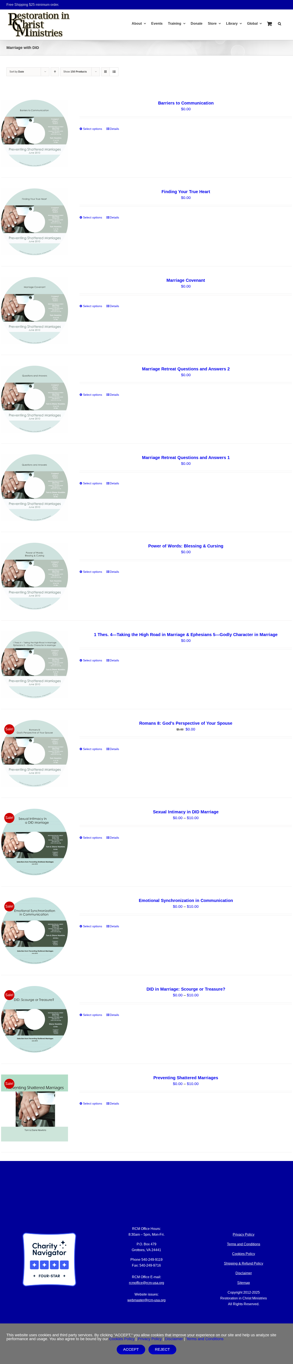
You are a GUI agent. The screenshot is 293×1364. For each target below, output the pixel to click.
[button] (279, 23)
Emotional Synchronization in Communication (186, 900)
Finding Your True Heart (186, 191)
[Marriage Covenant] (34, 310)
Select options (92, 128)
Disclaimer (244, 1273)
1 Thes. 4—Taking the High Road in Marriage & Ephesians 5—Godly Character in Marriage (186, 634)
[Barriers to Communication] (34, 133)
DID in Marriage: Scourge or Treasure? (185, 989)
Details (114, 128)
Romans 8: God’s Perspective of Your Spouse (185, 723)
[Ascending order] (55, 71)
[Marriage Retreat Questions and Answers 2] (34, 399)
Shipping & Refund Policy (243, 1263)
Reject (162, 1349)
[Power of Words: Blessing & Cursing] (34, 576)
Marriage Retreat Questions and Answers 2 (186, 369)
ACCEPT (131, 1349)
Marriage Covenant (185, 280)
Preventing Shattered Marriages (185, 1077)
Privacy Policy (150, 1339)
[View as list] (114, 72)
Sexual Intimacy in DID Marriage (186, 811)
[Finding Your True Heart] (34, 221)
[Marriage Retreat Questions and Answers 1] (34, 487)
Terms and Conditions (243, 1244)
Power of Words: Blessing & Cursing (185, 546)
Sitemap (243, 1283)
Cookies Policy (243, 1254)
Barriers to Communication (186, 103)
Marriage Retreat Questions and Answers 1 (186, 457)
